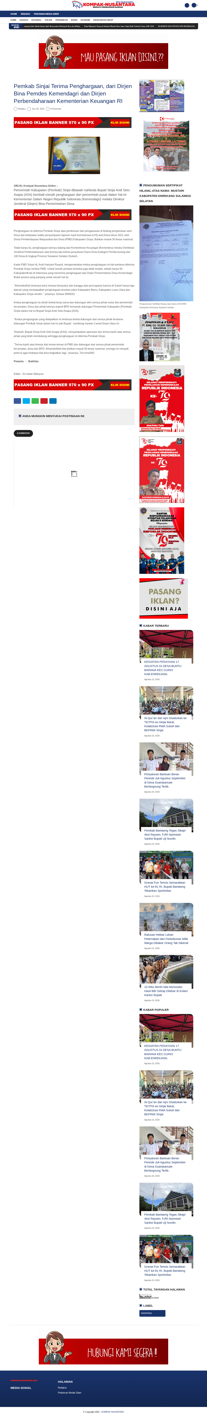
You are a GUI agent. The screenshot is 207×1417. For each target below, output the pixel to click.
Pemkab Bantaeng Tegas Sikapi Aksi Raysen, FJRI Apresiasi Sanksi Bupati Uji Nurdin (164, 834)
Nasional (36, 20)
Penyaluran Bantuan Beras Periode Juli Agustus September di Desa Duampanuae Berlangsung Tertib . (165, 780)
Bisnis (74, 20)
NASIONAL (146, 1313)
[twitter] (14, 5)
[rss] (38, 1394)
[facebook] (10, 5)
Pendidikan (61, 20)
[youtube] (23, 5)
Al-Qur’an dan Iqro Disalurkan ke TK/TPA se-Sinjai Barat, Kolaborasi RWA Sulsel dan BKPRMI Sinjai (165, 724)
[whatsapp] (35, 401)
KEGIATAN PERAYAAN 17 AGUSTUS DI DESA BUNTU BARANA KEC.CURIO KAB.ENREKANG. (162, 668)
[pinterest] (44, 401)
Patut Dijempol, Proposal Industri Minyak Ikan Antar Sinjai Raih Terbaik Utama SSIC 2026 (85, 26)
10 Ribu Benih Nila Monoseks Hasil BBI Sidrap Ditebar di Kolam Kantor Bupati (166, 991)
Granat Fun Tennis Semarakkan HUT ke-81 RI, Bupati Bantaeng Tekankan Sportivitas (164, 886)
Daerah (24, 20)
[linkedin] (53, 401)
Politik (48, 20)
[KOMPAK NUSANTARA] (103, 9)
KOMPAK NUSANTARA (112, 1412)
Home (14, 14)
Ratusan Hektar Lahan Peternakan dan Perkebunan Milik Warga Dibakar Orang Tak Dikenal (166, 938)
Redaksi (25, 14)
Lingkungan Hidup (103, 20)
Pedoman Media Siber (46, 14)
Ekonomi (85, 20)
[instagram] (19, 5)
